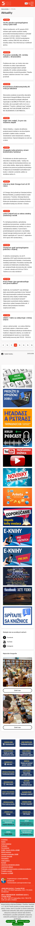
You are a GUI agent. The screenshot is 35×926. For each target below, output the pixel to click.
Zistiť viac (17, 690)
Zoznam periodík (6, 856)
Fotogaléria (4, 858)
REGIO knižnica (6, 852)
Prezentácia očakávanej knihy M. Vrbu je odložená (16, 88)
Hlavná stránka (5, 9)
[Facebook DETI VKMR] (17, 596)
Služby (3, 842)
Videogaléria (5, 861)
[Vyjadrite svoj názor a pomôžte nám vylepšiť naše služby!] (17, 497)
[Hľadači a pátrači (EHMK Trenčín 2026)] (17, 418)
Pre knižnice (5, 848)
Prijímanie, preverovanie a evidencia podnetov (16, 869)
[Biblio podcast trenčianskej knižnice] (17, 437)
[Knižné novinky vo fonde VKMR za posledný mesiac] (17, 477)
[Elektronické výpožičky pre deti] (17, 556)
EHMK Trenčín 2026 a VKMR (10, 850)
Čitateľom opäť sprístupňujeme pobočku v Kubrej (15, 249)
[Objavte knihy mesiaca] (17, 517)
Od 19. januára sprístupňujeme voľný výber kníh (15, 24)
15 (27, 345)
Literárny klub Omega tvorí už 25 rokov (16, 185)
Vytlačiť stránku (8, 354)
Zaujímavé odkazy (7, 867)
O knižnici (4, 840)
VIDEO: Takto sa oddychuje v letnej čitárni (17, 319)
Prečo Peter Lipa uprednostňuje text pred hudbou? (16, 282)
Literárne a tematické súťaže (10, 865)
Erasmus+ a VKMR (7, 873)
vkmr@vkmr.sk (11, 903)
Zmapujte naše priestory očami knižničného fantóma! (15, 151)
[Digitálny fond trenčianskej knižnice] (17, 576)
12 (15, 345)
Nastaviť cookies (18, 924)
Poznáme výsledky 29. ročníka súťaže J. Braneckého (15, 56)
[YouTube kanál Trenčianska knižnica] (17, 457)
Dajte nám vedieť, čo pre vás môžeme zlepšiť (14, 121)
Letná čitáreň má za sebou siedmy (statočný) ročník (17, 214)
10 (7, 345)
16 (31, 345)
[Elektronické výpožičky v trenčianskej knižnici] (17, 536)
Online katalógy (6, 844)
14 (23, 345)
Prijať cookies (11, 921)
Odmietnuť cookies (23, 921)
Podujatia (4, 846)
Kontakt (3, 863)
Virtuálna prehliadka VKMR (9, 854)
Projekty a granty (6, 871)
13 (19, 345)
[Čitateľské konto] (17, 398)
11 (11, 345)
